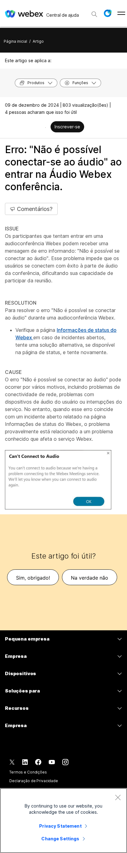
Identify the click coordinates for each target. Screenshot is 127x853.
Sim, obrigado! (33, 578)
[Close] (118, 797)
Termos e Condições (28, 772)
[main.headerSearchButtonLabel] (94, 12)
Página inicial (15, 41)
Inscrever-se (67, 126)
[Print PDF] (45, 127)
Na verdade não (89, 578)
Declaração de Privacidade (33, 780)
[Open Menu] (121, 13)
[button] (108, 13)
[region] (63, 820)
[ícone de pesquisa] (94, 14)
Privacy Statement (60, 826)
